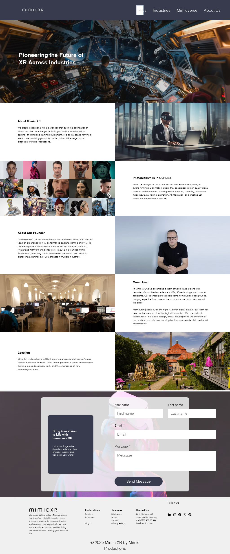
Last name (175, 405)
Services (89, 514)
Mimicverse (116, 514)
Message (122, 446)
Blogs (88, 523)
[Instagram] (175, 514)
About (114, 517)
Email (119, 425)
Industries (90, 517)
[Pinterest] (190, 514)
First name (122, 405)
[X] (185, 514)
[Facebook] (179, 514)
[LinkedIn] (169, 514)
